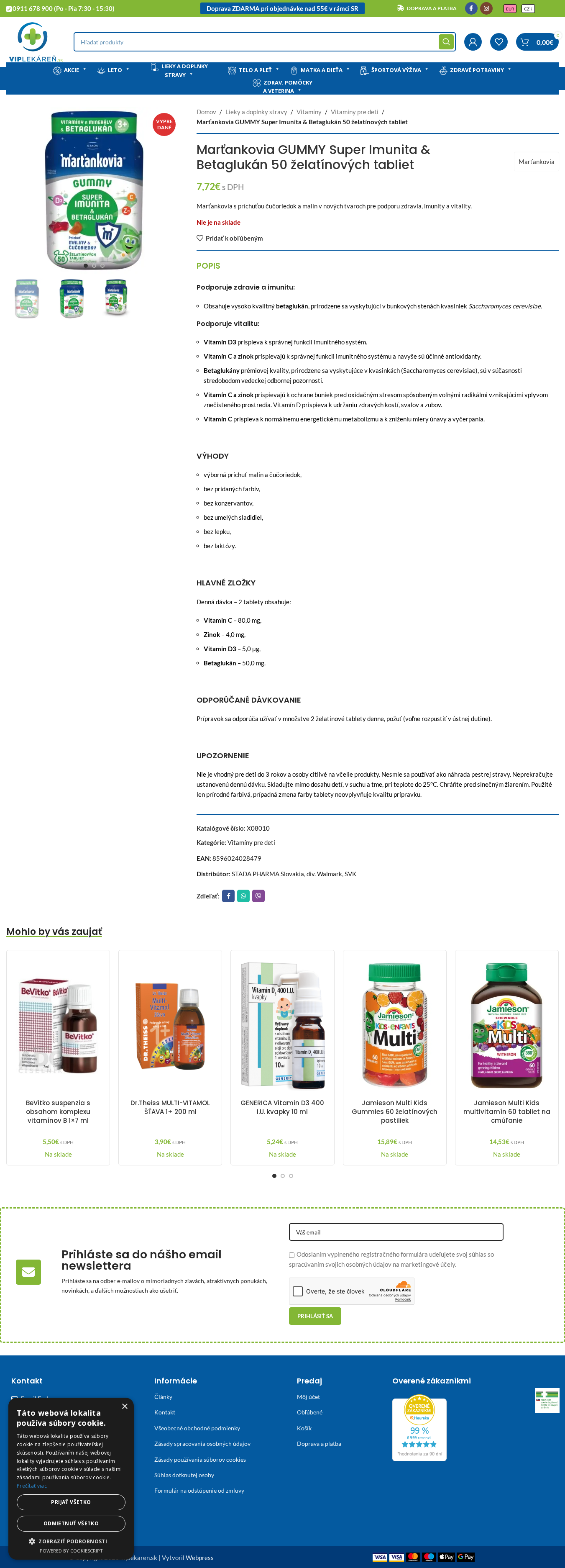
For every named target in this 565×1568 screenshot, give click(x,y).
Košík (304, 1428)
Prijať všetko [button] (71, 1502)
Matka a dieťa (322, 70)
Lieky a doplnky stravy (184, 70)
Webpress (200, 1557)
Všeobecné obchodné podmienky (197, 1428)
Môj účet (308, 1396)
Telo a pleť (255, 70)
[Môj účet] (473, 41)
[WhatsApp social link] (243, 896)
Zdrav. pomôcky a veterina (287, 87)
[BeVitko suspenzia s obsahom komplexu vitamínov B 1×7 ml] (58, 1026)
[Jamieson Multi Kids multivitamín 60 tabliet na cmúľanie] (507, 1026)
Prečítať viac (32, 1485)
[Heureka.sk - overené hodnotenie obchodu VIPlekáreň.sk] (419, 1427)
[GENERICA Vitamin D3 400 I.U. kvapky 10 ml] (282, 1026)
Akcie (71, 70)
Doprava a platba (319, 1443)
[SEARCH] (446, 41)
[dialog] (71, 1479)
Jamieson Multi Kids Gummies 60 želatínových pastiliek (394, 1111)
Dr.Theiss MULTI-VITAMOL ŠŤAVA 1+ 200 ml (170, 1107)
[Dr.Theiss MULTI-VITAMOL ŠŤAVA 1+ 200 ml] (170, 1026)
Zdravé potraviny (477, 70)
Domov (206, 111)
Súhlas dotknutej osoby (184, 1474)
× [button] (124, 1407)
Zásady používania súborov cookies (200, 1459)
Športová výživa (396, 70)
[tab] (208, 266)
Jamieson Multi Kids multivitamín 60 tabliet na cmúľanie (506, 1111)
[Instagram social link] (486, 8)
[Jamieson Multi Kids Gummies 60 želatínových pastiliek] (395, 1026)
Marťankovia (537, 161)
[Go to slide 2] (94, 266)
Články (163, 1396)
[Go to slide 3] (102, 266)
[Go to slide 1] (86, 266)
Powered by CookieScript (71, 1550)
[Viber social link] (258, 896)
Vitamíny (309, 111)
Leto (115, 70)
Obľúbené (309, 1412)
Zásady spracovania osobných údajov (202, 1443)
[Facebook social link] (471, 8)
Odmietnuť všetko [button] (71, 1523)
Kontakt (164, 1412)
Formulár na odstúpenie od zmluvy (199, 1490)
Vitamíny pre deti (354, 111)
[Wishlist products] (499, 41)
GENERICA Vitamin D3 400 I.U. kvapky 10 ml (282, 1107)
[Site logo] (35, 41)
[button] (71, 1541)
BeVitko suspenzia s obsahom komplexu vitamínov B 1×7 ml (58, 1111)
